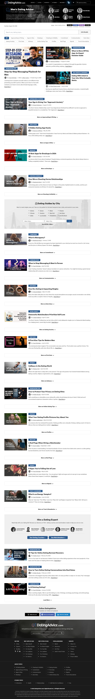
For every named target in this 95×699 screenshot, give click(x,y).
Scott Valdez (36, 445)
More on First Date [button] (46, 355)
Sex (70, 683)
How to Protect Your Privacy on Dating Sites (46, 391)
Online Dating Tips (42, 41)
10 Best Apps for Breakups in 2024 (42, 153)
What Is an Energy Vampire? (39, 494)
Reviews (62, 2)
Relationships (40, 683)
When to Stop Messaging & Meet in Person (45, 263)
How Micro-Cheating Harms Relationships (45, 179)
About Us (72, 644)
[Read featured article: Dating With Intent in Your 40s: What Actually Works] (58, 78)
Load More (46, 600)
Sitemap (72, 654)
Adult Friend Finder (60, 651)
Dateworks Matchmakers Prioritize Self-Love (46, 314)
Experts (46, 2)
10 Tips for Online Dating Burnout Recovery (46, 553)
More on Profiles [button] (47, 432)
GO (69, 221)
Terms (72, 651)
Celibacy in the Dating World (40, 366)
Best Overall (29, 644)
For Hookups (29, 654)
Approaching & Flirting (17, 38)
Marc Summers (35, 528)
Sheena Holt (36, 369)
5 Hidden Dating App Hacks (39, 128)
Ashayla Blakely (37, 292)
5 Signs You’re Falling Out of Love (42, 468)
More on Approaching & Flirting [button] (46, 117)
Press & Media (74, 656)
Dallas (31, 215)
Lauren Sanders (21, 528)
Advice (33, 2)
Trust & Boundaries (83, 41)
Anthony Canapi (65, 528)
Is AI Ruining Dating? (37, 587)
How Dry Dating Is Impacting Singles (43, 289)
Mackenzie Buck (37, 182)
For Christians (44, 654)
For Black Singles (30, 646)
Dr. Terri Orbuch (50, 528)
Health (29, 683)
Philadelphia (53, 215)
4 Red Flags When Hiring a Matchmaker (44, 443)
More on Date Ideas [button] (46, 304)
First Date (21, 41)
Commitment (64, 38)
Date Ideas (86, 38)
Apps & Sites (30, 38)
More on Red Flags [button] (46, 458)
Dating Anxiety (10, 41)
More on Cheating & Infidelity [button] (46, 194)
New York (52, 213)
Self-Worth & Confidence (56, 683)
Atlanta (32, 210)
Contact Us (73, 646)
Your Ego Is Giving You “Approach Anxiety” (46, 102)
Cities (39, 2)
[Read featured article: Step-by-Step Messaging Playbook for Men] (23, 57)
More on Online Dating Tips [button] (46, 406)
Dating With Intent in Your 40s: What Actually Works (81, 78)
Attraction (19, 683)
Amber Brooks (37, 394)
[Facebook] (18, 651)
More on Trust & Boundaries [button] (46, 509)
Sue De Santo (79, 528)
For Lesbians (29, 651)
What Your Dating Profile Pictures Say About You (48, 417)
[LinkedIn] (20, 651)
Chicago (32, 213)
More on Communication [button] (46, 278)
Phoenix (61, 210)
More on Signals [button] (46, 483)
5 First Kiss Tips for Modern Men (41, 340)
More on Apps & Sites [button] (46, 143)
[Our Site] (73, 2)
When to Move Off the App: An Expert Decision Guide (80, 53)
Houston (42, 213)
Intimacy (30, 41)
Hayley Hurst (36, 555)
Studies (54, 2)
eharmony (57, 646)
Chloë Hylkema (37, 317)
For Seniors (29, 656)
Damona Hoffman (37, 130)
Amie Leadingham (37, 420)
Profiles (54, 41)
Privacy (72, 649)
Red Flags (63, 41)
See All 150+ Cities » (47, 224)
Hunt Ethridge (37, 266)
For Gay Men (29, 649)
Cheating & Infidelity (52, 38)
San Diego (62, 213)
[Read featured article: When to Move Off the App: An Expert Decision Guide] (58, 53)
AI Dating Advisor (20, 667)
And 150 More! (63, 215)
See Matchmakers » (58, 537)
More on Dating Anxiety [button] (46, 329)
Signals (72, 41)
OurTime (57, 649)
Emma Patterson (37, 105)
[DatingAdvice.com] (14, 2)
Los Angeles (43, 215)
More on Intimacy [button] (46, 381)
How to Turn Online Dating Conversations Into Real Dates (51, 570)
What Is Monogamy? (36, 237)
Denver (42, 210)
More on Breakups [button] (46, 168)
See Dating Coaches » (37, 537)
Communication (75, 38)
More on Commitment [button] (46, 252)
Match (56, 644)
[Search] (61, 633)
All (6, 38)
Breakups (40, 38)
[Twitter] (15, 651)
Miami (51, 210)
